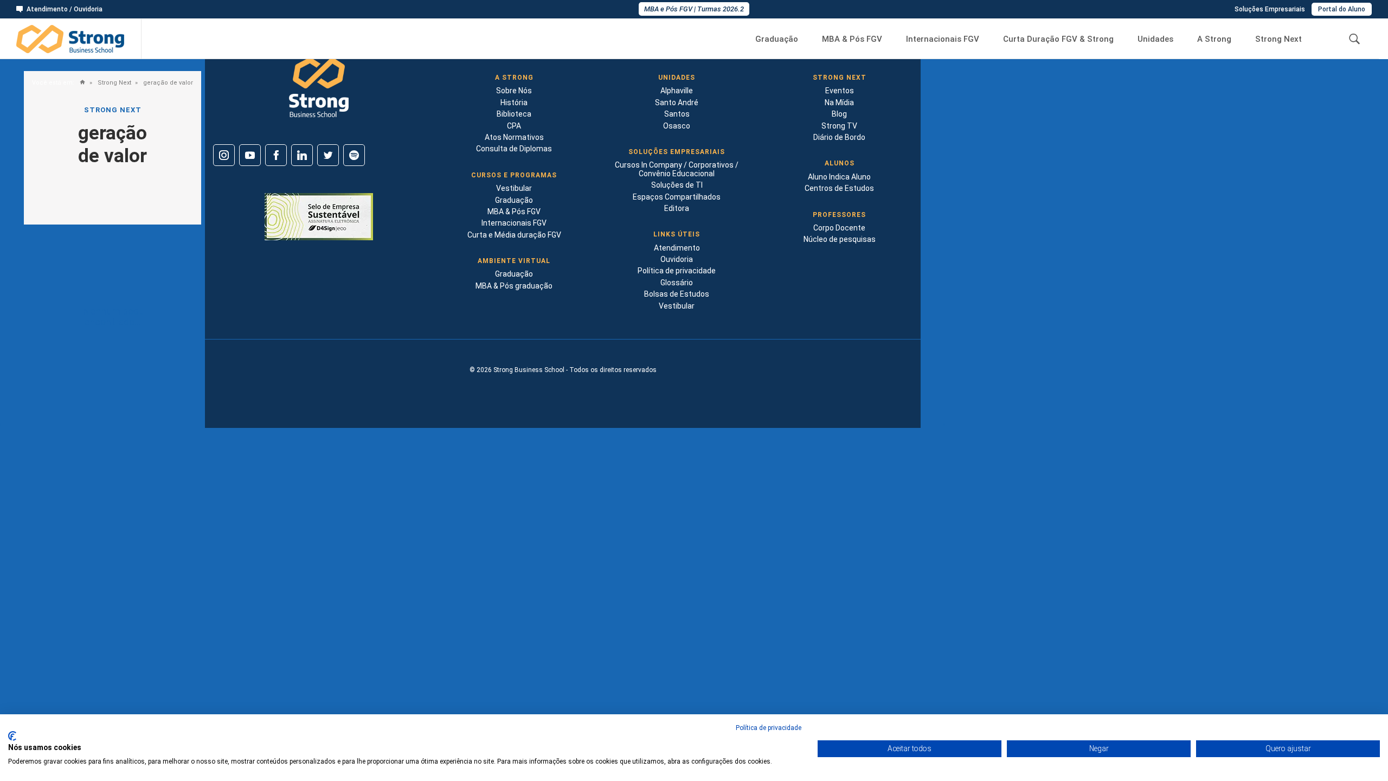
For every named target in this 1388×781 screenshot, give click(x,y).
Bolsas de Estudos (676, 294)
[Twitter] (328, 155)
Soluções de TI (677, 185)
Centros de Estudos (839, 188)
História (514, 102)
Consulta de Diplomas (514, 148)
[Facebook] (276, 155)
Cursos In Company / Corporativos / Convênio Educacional (676, 169)
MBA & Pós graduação (513, 285)
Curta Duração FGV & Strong (1058, 39)
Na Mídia (839, 102)
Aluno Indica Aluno (839, 176)
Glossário (676, 282)
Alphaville (676, 90)
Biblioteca (514, 114)
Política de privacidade (677, 270)
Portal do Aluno (1341, 9)
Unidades (1155, 39)
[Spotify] (354, 155)
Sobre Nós (514, 90)
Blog (839, 114)
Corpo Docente (839, 227)
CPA (514, 125)
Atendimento (677, 248)
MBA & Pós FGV (852, 39)
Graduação (776, 39)
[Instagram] (224, 155)
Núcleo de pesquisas (840, 239)
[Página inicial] (80, 82)
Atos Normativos (514, 137)
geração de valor (167, 83)
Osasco (676, 125)
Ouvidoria (676, 259)
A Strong (1214, 39)
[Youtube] (250, 155)
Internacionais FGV (942, 39)
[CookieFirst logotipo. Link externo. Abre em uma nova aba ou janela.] (12, 736)
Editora (676, 208)
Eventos (839, 90)
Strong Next (1278, 39)
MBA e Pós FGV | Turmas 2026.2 (694, 9)
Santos (677, 114)
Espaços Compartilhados (677, 197)
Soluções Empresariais (1270, 9)
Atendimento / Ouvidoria (64, 9)
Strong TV (839, 125)
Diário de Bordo (839, 137)
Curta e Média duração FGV (514, 235)
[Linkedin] (302, 155)
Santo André (676, 102)
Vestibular (514, 188)
